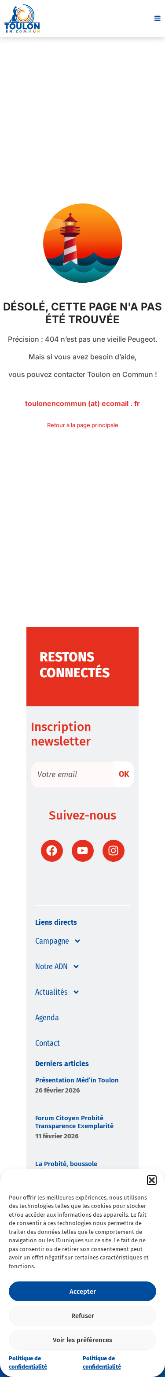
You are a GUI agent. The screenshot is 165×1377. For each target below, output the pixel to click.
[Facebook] (52, 851)
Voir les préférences (82, 1340)
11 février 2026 (57, 1136)
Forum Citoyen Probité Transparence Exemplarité (74, 1122)
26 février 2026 (57, 1090)
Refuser (82, 1316)
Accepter (83, 1292)
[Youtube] (83, 851)
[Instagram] (114, 851)
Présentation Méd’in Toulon (77, 1080)
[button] (151, 1180)
